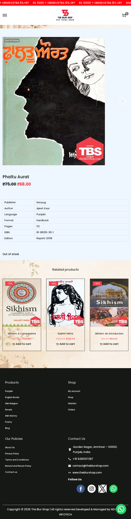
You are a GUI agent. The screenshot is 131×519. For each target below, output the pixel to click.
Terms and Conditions (17, 459)
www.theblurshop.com (87, 472)
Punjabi (9, 391)
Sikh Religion (11, 403)
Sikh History (11, 415)
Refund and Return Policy (18, 465)
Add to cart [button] (23, 344)
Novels (8, 409)
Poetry (8, 421)
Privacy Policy (12, 453)
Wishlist (72, 403)
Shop (70, 397)
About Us (10, 447)
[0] (124, 15)
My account (74, 391)
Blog (7, 428)
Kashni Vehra (65, 333)
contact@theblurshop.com (90, 466)
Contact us (11, 472)
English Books (12, 397)
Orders (71, 409)
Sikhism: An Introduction (109, 333)
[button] (121, 509)
